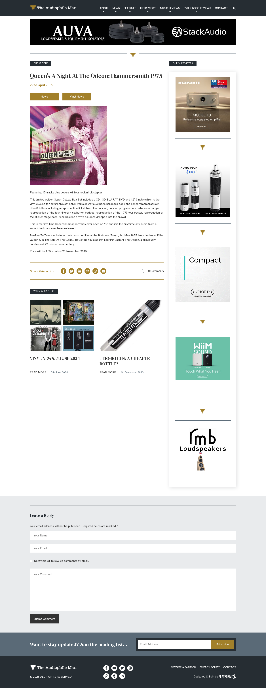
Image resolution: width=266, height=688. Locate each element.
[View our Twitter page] (122, 668)
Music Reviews (170, 8)
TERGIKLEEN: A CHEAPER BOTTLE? (125, 361)
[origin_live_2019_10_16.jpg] (203, 364)
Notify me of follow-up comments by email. (61, 561)
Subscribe (222, 644)
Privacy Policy (210, 667)
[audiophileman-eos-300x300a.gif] (203, 454)
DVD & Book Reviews (197, 8)
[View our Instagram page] (130, 668)
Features (130, 8)
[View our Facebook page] (106, 668)
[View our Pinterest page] (106, 676)
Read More (38, 372)
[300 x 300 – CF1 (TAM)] (203, 190)
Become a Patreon (183, 667)
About (104, 8)
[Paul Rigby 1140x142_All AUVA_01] (133, 32)
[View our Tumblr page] (114, 676)
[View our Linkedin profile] (122, 676)
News (116, 8)
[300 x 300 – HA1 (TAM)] (203, 105)
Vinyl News (77, 96)
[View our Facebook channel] (114, 668)
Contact (221, 8)
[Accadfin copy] (203, 275)
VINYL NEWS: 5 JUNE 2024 (55, 358)
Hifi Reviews (148, 8)
